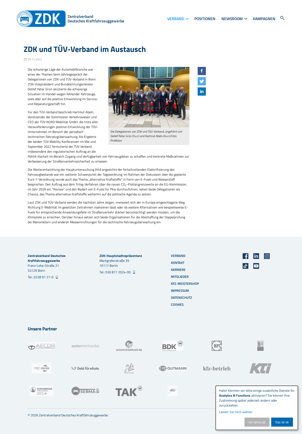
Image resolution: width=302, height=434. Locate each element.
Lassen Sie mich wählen (235, 411)
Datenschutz (181, 297)
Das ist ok (282, 422)
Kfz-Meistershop (185, 283)
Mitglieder (180, 276)
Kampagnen (264, 19)
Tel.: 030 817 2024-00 (115, 272)
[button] (202, 71)
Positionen (204, 19)
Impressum (180, 290)
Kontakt (177, 262)
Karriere (178, 269)
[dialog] (257, 408)
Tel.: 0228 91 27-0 (41, 277)
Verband (178, 255)
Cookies (177, 304)
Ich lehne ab (257, 422)
